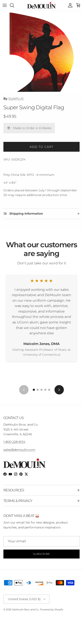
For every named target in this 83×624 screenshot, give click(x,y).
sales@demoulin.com (19, 450)
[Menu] (4, 5)
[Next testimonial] (59, 389)
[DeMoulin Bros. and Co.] (41, 5)
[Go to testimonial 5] (49, 390)
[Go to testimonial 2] (38, 390)
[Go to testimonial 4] (45, 390)
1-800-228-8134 (14, 442)
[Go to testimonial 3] (41, 390)
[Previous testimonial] (24, 389)
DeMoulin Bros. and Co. (25, 609)
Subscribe (41, 554)
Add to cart (41, 147)
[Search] (14, 5)
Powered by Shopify (51, 609)
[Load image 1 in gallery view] (41, 52)
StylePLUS (16, 98)
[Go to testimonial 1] (34, 390)
